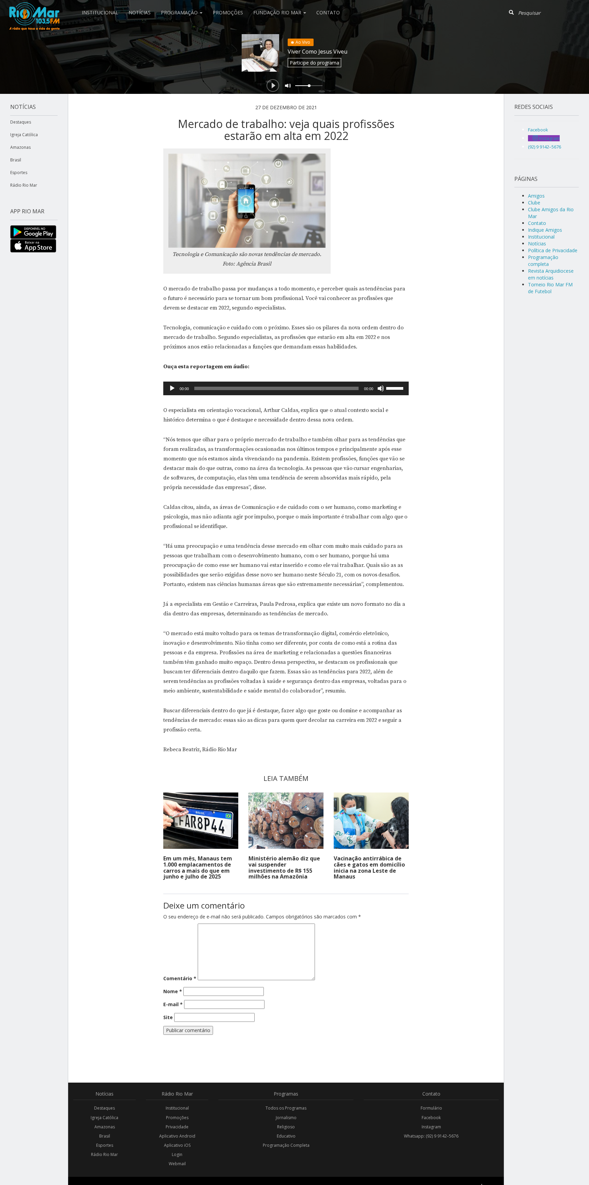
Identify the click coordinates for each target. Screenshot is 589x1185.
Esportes (18, 172)
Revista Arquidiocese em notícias (551, 274)
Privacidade (177, 1127)
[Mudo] (380, 388)
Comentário (179, 978)
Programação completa (543, 260)
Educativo (286, 1136)
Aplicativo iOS (177, 1145)
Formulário (431, 1108)
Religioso (286, 1127)
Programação (180, 12)
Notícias (140, 12)
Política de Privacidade (552, 250)
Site (168, 1017)
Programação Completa (286, 1145)
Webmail (177, 1164)
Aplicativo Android (177, 1136)
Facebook (431, 1117)
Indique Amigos (545, 230)
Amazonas (20, 147)
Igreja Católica (24, 135)
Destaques (20, 122)
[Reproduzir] (172, 388)
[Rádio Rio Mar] (34, 8)
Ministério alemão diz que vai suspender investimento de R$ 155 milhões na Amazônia (284, 867)
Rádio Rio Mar (23, 185)
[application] (286, 388)
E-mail (173, 1004)
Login (177, 1154)
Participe (314, 62)
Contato (328, 12)
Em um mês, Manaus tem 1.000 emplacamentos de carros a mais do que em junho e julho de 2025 (197, 867)
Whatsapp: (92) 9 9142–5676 (431, 1136)
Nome (172, 991)
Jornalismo (286, 1117)
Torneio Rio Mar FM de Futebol (550, 288)
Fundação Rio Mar (278, 12)
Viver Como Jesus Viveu (317, 51)
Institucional (100, 12)
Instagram (431, 1127)
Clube (534, 202)
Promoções (228, 12)
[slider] (395, 388)
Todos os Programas (286, 1108)
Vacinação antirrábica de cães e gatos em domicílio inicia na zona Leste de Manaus (369, 867)
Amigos (536, 195)
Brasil (15, 160)
